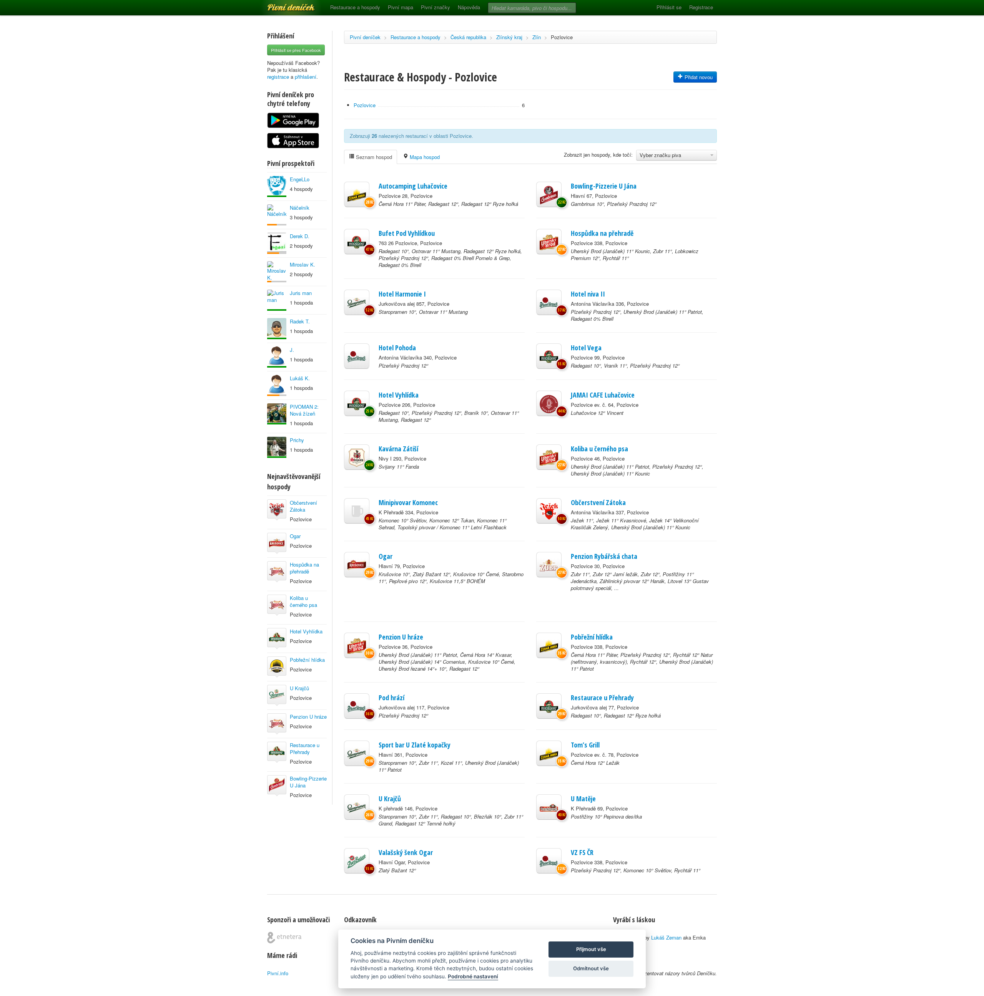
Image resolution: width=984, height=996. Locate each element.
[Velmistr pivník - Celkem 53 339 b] (276, 186)
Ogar (295, 536)
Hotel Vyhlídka (306, 631)
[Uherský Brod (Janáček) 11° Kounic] (549, 241)
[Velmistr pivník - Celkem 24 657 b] (276, 357)
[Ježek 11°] (549, 511)
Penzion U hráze (308, 716)
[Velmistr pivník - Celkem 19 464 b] (276, 328)
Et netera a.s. (284, 937)
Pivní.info (277, 973)
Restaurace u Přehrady (304, 748)
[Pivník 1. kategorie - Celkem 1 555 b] (276, 214)
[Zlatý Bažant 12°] (356, 860)
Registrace (701, 7)
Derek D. (299, 236)
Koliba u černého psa (303, 601)
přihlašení (305, 76)
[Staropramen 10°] (356, 302)
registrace (278, 76)
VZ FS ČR (582, 852)
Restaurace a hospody (355, 7)
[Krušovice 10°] (356, 564)
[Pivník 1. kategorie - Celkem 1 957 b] (276, 385)
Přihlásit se (669, 7)
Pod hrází (391, 697)
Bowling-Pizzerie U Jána (308, 782)
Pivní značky (435, 7)
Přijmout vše (591, 949)
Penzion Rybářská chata (604, 556)
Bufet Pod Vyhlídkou (407, 233)
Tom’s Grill (585, 744)
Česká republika (468, 37)
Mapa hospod (424, 157)
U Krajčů (299, 688)
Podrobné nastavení (473, 976)
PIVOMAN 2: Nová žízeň (304, 410)
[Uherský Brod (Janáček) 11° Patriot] (549, 457)
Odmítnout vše (591, 968)
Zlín (536, 37)
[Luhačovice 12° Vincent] (549, 403)
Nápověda (469, 7)
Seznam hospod (373, 157)
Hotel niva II (588, 293)
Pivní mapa (400, 7)
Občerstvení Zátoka (303, 506)
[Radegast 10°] (356, 241)
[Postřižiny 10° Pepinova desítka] (549, 807)
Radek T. (300, 321)
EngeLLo (299, 179)
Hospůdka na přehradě (304, 568)
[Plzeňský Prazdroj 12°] (549, 302)
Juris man (301, 293)
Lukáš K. (300, 378)
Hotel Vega (586, 347)
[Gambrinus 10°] (549, 194)
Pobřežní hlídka (307, 659)
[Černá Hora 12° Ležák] (549, 753)
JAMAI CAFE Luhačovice (603, 394)
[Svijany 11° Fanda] (356, 457)
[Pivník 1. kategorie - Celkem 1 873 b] (276, 243)
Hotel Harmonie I (402, 293)
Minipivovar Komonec (408, 502)
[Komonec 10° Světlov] (356, 511)
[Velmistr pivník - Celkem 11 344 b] (276, 447)
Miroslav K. (302, 264)
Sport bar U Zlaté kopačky (414, 744)
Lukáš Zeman (666, 937)
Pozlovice (562, 37)
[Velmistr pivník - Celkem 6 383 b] (276, 300)
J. (292, 349)
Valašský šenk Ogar (406, 852)
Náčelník (299, 207)
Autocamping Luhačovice (413, 186)
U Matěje (583, 798)
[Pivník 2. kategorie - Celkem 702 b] (276, 271)
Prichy (297, 440)
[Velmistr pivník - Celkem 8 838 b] (276, 413)
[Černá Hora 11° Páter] (356, 194)
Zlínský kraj (509, 37)
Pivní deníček (282, 4)
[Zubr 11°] (549, 564)
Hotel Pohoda (397, 347)
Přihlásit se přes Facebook (296, 50)
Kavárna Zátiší (398, 448)
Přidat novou (698, 77)
